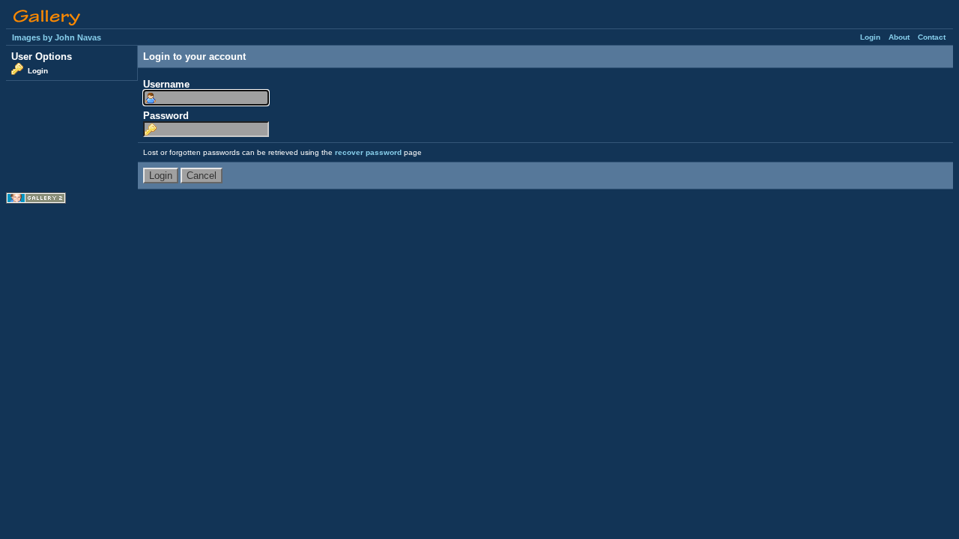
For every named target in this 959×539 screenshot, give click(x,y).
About (899, 37)
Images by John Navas (56, 37)
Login (870, 37)
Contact (932, 37)
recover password (368, 152)
